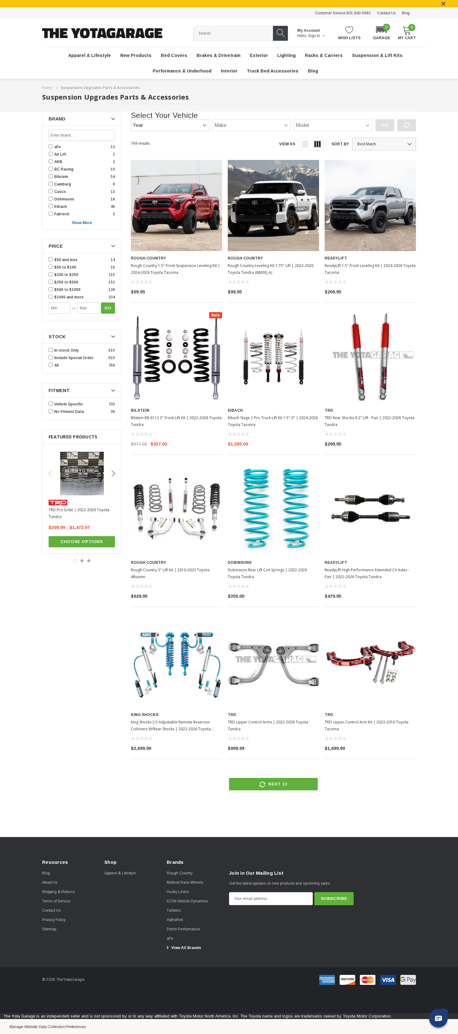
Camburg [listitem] (62, 184)
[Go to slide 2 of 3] (81, 560)
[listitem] (81, 260)
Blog (406, 13)
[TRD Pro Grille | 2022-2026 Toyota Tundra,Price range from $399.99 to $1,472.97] (82, 473)
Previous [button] (50, 473)
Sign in (314, 36)
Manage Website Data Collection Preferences (47, 1027)
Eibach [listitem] (60, 206)
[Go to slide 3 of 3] (88, 560)
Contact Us (386, 13)
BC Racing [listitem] (64, 169)
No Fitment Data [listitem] (69, 411)
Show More (82, 223)
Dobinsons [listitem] (64, 199)
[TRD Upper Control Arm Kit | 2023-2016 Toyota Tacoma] (370, 662)
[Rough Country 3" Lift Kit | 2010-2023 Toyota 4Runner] (176, 509)
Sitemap (49, 929)
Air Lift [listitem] (60, 154)
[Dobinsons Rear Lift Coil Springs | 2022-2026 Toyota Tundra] (273, 509)
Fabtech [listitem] (61, 214)
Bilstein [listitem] (61, 177)
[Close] (443, 3)
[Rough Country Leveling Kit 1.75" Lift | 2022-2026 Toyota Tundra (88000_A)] (273, 205)
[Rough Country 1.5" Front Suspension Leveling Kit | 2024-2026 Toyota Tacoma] (176, 205)
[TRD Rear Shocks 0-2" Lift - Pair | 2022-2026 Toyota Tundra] (370, 357)
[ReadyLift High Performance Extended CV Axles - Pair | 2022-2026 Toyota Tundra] (370, 509)
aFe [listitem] (57, 147)
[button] (381, 32)
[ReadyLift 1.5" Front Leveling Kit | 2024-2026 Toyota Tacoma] (370, 205)
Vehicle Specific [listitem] (68, 404)
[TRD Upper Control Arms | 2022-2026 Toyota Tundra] (273, 662)
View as (287, 144)
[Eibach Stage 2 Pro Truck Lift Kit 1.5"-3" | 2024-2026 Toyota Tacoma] (273, 357)
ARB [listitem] (58, 162)
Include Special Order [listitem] (73, 358)
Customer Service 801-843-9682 (343, 13)
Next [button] (113, 473)
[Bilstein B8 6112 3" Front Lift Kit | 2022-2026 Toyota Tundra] (176, 357)
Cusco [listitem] (60, 191)
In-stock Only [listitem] (66, 350)
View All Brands (185, 948)
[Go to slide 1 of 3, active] (75, 560)
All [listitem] (56, 365)
